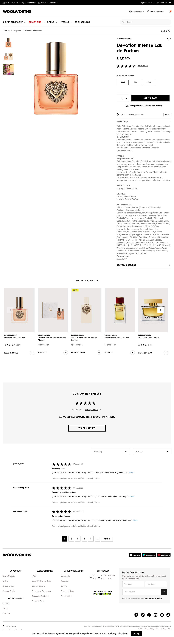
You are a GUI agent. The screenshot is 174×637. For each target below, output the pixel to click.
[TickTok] (169, 615)
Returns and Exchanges (41, 591)
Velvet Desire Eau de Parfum (117, 338)
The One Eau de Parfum (148, 338)
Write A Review (87, 428)
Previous (10, 310)
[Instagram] (157, 615)
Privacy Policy (167, 629)
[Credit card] (99, 577)
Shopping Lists (8, 586)
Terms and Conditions (40, 596)
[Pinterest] (150, 615)
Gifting (51, 22)
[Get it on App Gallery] (164, 555)
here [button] (125, 633)
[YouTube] (163, 615)
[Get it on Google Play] (149, 555)
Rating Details (91, 410)
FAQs (34, 576)
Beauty (7, 31)
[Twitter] (144, 615)
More (131, 472)
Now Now (6, 614)
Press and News (67, 591)
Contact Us (65, 576)
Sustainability (66, 596)
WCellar (65, 22)
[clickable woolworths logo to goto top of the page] (17, 554)
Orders (5, 581)
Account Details (9, 591)
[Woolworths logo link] (17, 11)
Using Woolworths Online (42, 581)
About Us (64, 581)
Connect (6, 603)
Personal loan (111, 577)
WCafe (5, 608)
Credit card (103, 577)
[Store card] (91, 577)
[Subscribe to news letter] (164, 592)
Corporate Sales (38, 601)
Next (160, 310)
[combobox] (148, 22)
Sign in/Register (9, 576)
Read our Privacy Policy (153, 598)
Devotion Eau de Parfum (14, 338)
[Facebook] (137, 615)
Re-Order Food (82, 22)
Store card (95, 577)
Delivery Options (38, 586)
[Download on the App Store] (135, 555)
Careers (64, 586)
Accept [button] (136, 633)
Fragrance (17, 31)
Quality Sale (35, 22)
